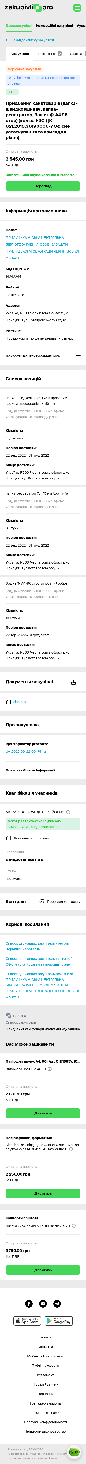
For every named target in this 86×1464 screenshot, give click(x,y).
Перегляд (43, 186)
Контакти (45, 1347)
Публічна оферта (45, 1365)
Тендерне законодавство (45, 1431)
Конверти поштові (22, 1218)
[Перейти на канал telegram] (57, 1303)
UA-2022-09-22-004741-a (26, 751)
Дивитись (43, 1113)
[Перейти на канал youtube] (43, 1303)
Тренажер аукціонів (45, 1403)
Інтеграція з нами (45, 1412)
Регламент (45, 1375)
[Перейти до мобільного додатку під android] (59, 1321)
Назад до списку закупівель (33, 40)
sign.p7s (19, 702)
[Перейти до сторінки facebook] (29, 1303)
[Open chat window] (74, 1452)
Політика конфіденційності (45, 1422)
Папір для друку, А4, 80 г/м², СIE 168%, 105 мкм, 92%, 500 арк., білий (43, 1061)
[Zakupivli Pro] (29, 8)
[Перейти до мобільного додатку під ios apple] (27, 1321)
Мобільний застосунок (45, 1356)
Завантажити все (74, 681)
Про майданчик (45, 1384)
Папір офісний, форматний (29, 1138)
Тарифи (45, 1337)
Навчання (46, 1394)
